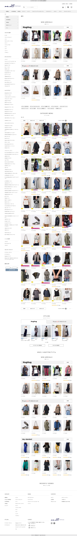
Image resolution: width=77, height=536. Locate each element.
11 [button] (70, 120)
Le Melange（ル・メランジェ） (9, 175)
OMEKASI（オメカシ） (8, 76)
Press (42, 340)
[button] (71, 120)
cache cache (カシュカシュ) (9, 123)
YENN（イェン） (7, 230)
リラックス (6, 241)
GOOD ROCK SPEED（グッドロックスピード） (11, 154)
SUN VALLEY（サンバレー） (9, 209)
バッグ (6, 48)
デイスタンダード (48, 11)
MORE (68, 27)
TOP (5, 14)
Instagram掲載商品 (8, 499)
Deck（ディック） (7, 138)
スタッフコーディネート (67, 11)
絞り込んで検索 (12, 270)
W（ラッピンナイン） (7, 80)
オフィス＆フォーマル (8, 243)
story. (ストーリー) (7, 207)
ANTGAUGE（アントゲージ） (9, 109)
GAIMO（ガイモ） (7, 156)
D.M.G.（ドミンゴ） (7, 136)
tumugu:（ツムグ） (7, 221)
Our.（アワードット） (7, 74)
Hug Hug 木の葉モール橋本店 (25, 340)
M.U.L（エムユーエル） (8, 188)
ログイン (52, 497)
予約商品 (19, 11)
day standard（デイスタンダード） (10, 84)
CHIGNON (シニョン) (8, 120)
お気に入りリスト (53, 501)
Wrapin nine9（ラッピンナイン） (9, 78)
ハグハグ (28, 11)
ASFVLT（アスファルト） (8, 102)
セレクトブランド (30, 499)
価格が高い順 (41, 120)
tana (42, 339)
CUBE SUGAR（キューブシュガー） (10, 132)
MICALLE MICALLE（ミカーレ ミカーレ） (11, 186)
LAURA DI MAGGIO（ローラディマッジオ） (11, 173)
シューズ (6, 50)
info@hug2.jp (32, 525)
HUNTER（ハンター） (8, 165)
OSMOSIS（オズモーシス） (9, 194)
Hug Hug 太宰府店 (64, 340)
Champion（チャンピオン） (9, 125)
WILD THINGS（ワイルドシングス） (10, 234)
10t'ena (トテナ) (7, 86)
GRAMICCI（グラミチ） (8, 158)
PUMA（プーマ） (7, 198)
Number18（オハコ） (8, 72)
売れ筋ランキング (8, 25)
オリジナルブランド (31, 497)
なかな (22, 339)
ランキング (23, 11)
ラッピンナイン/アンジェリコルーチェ (38, 11)
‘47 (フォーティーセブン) (8, 98)
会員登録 (63, 3)
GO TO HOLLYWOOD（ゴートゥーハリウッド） (11, 152)
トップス (6, 35)
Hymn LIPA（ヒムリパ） (8, 82)
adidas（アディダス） (8, 100)
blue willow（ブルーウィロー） (9, 115)
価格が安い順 (32, 120)
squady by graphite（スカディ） (9, 213)
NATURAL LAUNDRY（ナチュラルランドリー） (11, 190)
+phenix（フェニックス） (8, 228)
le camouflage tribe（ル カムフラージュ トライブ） (11, 178)
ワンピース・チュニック (8, 37)
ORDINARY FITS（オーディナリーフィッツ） (11, 192)
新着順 (24, 120)
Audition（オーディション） (9, 111)
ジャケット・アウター (8, 44)
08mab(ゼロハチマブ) (8, 93)
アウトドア (6, 245)
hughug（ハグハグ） (8, 256)
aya (32, 339)
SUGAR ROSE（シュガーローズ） (9, 211)
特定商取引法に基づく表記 (66, 501)
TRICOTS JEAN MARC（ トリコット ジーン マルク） (11, 217)
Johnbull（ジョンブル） (8, 169)
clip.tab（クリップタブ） (8, 127)
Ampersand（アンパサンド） (9, 104)
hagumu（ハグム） (7, 65)
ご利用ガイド (64, 499)
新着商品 (7, 11)
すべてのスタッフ (7, 254)
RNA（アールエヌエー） (8, 200)
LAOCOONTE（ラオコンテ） (9, 171)
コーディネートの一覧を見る (37, 345)
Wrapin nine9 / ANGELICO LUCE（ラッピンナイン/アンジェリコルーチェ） (11, 259)
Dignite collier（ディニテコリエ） (10, 140)
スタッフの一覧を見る (56, 345)
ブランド (60, 11)
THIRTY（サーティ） (7, 219)
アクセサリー (7, 52)
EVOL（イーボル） (7, 142)
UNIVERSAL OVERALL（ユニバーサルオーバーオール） (11, 226)
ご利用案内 (70, 3)
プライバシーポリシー (65, 497)
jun (62, 339)
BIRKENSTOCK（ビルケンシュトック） (10, 113)
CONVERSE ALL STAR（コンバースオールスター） (11, 130)
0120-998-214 (32, 523)
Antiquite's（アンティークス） (9, 107)
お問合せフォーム (32, 527)
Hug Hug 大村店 (54, 340)
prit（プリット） (7, 196)
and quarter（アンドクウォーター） (10, 63)
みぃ (52, 339)
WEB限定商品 (13, 11)
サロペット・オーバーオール (19, 503)
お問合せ (66, 3)
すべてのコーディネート (8, 252)
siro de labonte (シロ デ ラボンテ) (10, 205)
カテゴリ (55, 11)
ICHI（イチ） (6, 167)
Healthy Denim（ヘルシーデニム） (10, 163)
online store (33, 340)
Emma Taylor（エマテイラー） (9, 144)
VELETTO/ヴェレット (8, 232)
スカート (16, 505)
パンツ (6, 39)
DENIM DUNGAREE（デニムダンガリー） (11, 134)
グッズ (6, 46)
